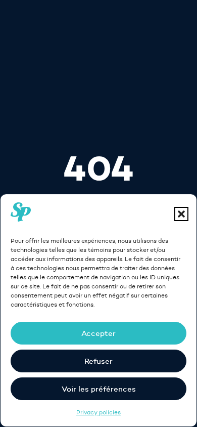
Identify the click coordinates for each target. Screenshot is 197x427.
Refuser (98, 361)
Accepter (98, 333)
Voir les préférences (99, 389)
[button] (181, 214)
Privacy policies (98, 412)
